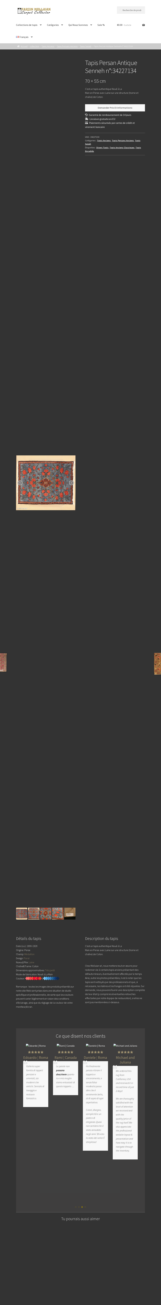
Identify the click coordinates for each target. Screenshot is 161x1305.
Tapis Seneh (85, 46)
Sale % (101, 24)
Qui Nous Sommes (78, 24)
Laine (31, 962)
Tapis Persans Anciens (67, 46)
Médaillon (29, 954)
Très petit (50, 970)
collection (34, 46)
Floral (27, 958)
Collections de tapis (26, 24)
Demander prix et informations (115, 107)
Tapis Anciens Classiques (122, 147)
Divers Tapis (102, 147)
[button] (76, 1207)
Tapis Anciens (48, 46)
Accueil (24, 46)
